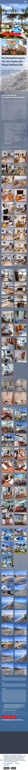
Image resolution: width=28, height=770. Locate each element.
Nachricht (4, 688)
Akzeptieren (6, 768)
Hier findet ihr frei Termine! (8, 716)
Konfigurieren (6, 764)
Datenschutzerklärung (8, 763)
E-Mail (3, 682)
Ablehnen (13, 768)
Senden (14, 713)
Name (3, 676)
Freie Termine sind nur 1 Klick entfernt (11, 34)
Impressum (17, 763)
